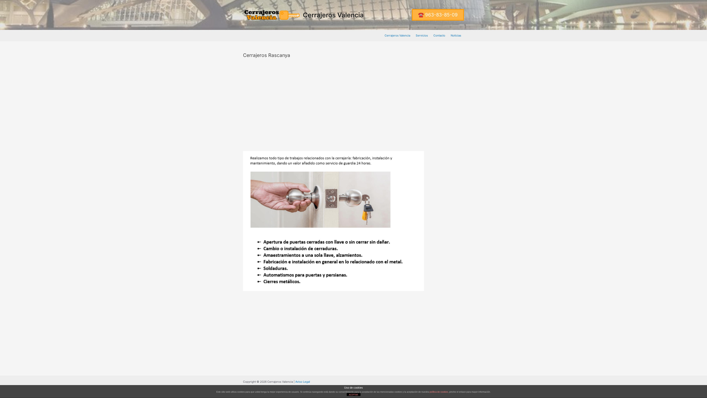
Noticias (456, 35)
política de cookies (439, 392)
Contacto (439, 35)
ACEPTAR (353, 395)
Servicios (422, 35)
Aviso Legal (302, 381)
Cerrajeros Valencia (333, 15)
